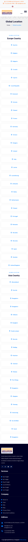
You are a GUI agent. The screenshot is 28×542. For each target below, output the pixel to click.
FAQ (4, 505)
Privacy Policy (6, 510)
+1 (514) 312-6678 (9, 532)
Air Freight (5, 479)
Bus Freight (6, 487)
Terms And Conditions (9, 513)
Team (4, 502)
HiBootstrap (23, 539)
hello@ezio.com (22, 3)
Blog (4, 507)
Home (8, 25)
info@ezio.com (8, 527)
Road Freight (6, 482)
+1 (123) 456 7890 (10, 3)
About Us (5, 499)
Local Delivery (6, 484)
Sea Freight (6, 476)
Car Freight (6, 490)
